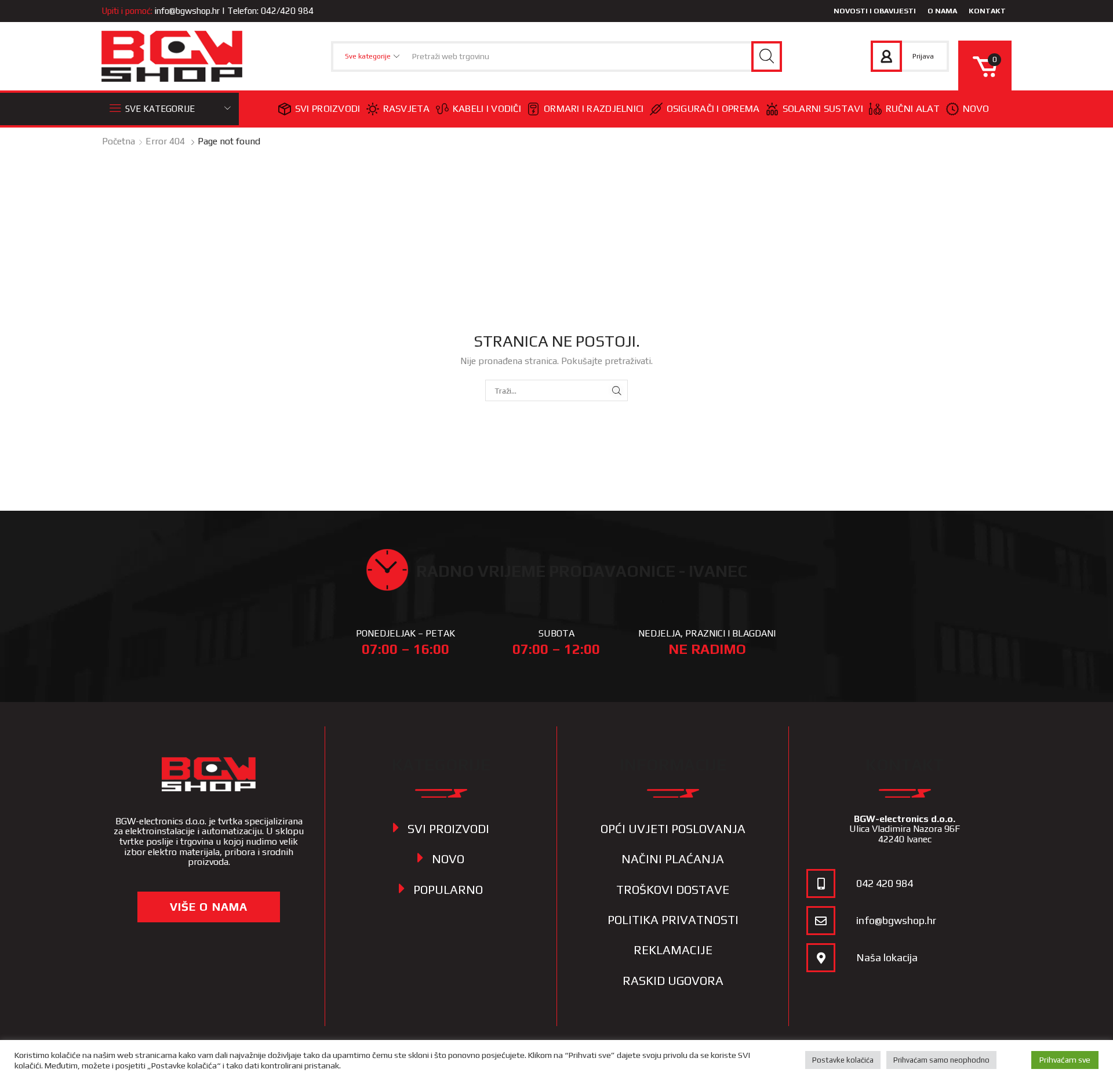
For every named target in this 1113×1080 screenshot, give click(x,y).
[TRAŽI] (617, 390)
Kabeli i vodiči (487, 108)
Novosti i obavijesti (875, 10)
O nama (942, 10)
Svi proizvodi (328, 108)
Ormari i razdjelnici (594, 108)
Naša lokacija (887, 957)
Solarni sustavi (823, 108)
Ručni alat (913, 108)
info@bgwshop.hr (187, 11)
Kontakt (987, 10)
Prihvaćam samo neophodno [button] (941, 1060)
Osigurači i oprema (713, 108)
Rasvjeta (406, 108)
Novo (976, 108)
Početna (118, 141)
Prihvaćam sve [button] (1064, 1059)
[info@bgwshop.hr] (820, 920)
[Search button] (767, 56)
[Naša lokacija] (820, 957)
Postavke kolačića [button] (843, 1060)
